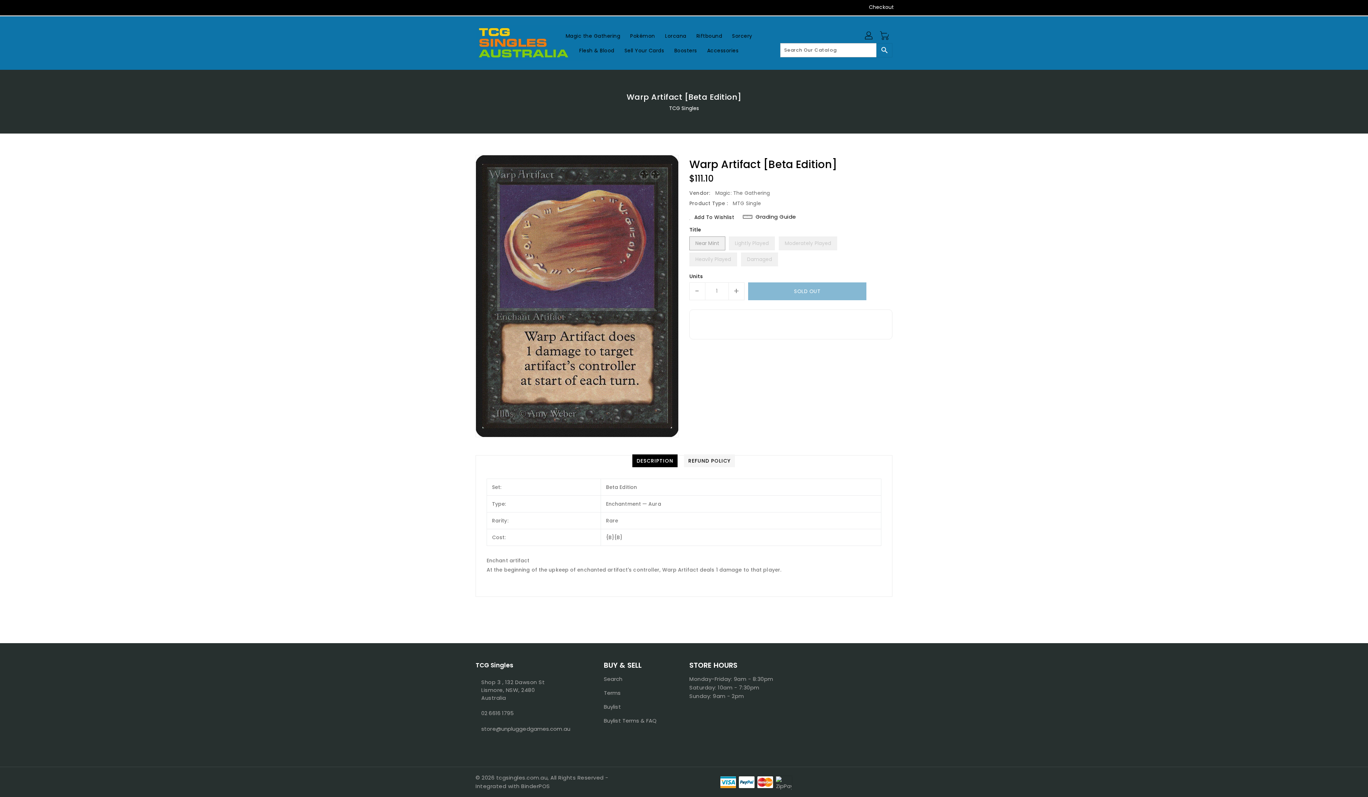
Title (695, 229)
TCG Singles (684, 108)
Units (696, 276)
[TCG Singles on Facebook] (465, 7)
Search (613, 679)
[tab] (655, 460)
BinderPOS (535, 786)
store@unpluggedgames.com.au (525, 729)
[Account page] (869, 36)
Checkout (881, 7)
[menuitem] (593, 35)
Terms (612, 693)
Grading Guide (776, 216)
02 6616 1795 (497, 713)
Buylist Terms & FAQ (630, 720)
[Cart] (885, 36)
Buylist (612, 706)
